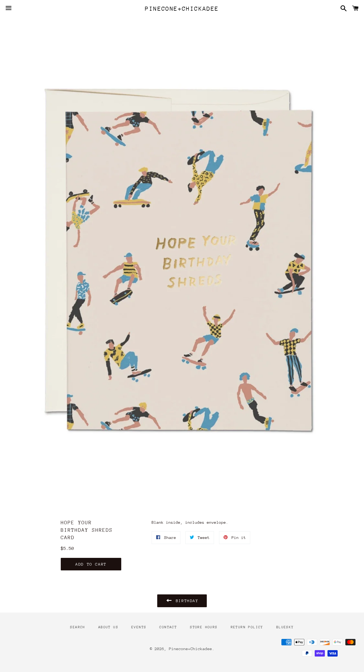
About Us (108, 627)
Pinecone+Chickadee (182, 8)
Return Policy (247, 627)
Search (77, 627)
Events (138, 627)
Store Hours (203, 627)
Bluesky (285, 627)
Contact (168, 627)
